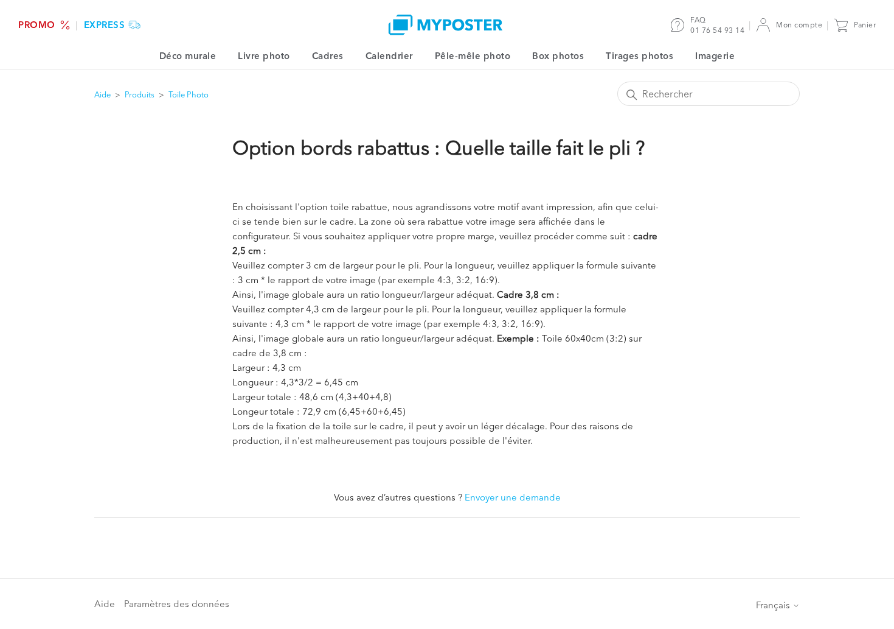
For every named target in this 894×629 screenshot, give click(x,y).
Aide (102, 94)
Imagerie (715, 55)
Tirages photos (639, 55)
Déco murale (188, 55)
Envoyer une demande (513, 497)
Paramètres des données (176, 604)
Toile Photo (188, 94)
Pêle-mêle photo (473, 55)
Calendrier (389, 55)
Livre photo (264, 55)
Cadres (328, 55)
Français (774, 605)
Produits (139, 94)
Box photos (558, 55)
